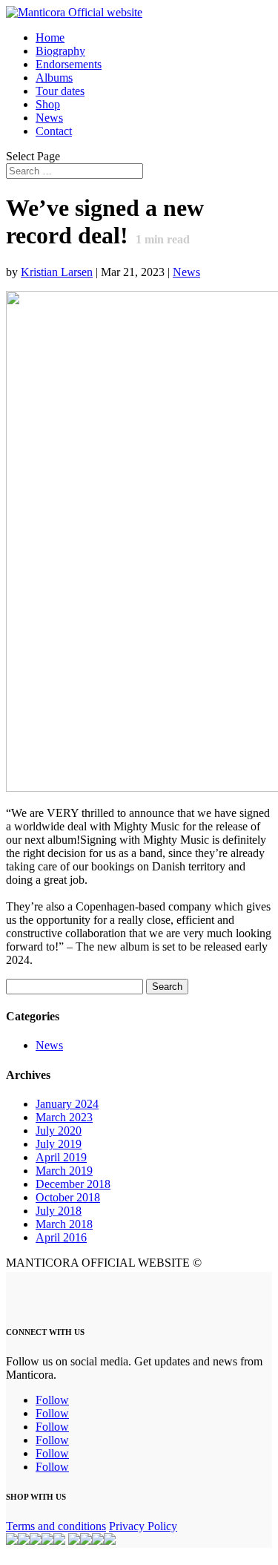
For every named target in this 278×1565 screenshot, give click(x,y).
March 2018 (64, 1224)
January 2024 (67, 1104)
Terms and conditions (56, 1526)
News (49, 117)
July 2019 (59, 1144)
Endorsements (69, 64)
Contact (54, 131)
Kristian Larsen (57, 272)
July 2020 (59, 1130)
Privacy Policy (143, 1526)
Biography (60, 51)
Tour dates (60, 91)
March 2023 (64, 1117)
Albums (54, 77)
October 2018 (68, 1197)
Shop (48, 104)
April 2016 (61, 1237)
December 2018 (73, 1184)
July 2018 (59, 1210)
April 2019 (61, 1157)
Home (50, 37)
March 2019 (64, 1170)
